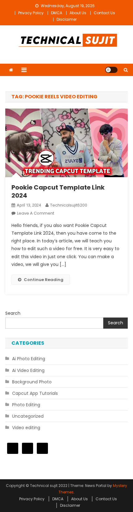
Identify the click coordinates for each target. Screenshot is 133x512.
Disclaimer (67, 19)
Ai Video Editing (28, 370)
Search (12, 313)
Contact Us (104, 12)
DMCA (56, 12)
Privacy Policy (31, 12)
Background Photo (32, 382)
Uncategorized (28, 416)
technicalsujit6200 (68, 205)
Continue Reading (43, 280)
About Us (78, 12)
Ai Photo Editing (28, 359)
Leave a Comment (35, 213)
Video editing (26, 428)
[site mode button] (111, 70)
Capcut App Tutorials (35, 393)
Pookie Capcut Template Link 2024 (58, 191)
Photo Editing (26, 405)
